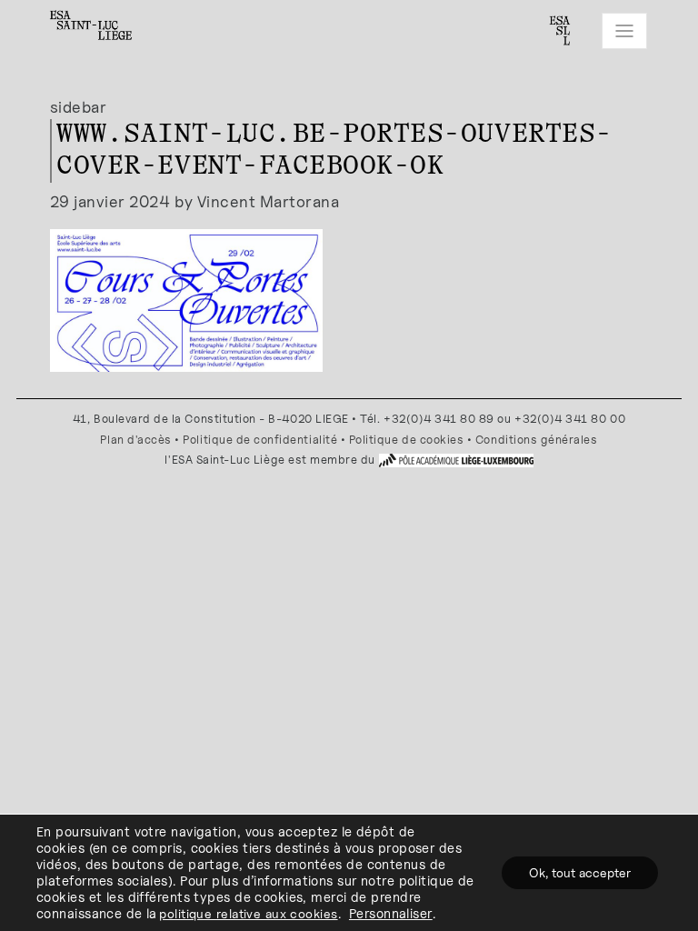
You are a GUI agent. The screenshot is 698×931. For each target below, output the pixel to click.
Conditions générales (536, 439)
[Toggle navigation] (624, 31)
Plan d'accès (135, 439)
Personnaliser (391, 913)
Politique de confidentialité (260, 439)
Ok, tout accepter (580, 872)
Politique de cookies (406, 439)
